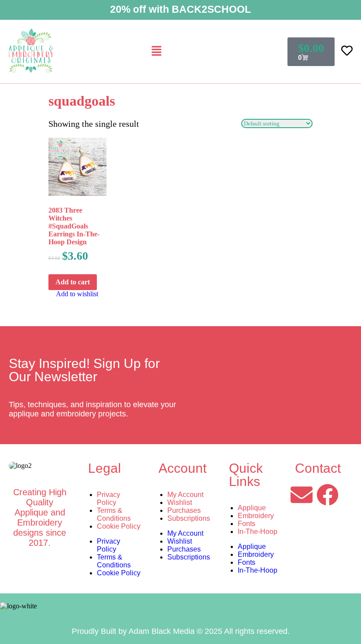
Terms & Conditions (114, 514)
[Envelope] (302, 495)
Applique (252, 508)
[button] (156, 51)
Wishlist (179, 502)
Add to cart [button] (72, 282)
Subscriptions (188, 518)
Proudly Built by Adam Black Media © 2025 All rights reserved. (181, 631)
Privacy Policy (108, 498)
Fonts (246, 523)
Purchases (184, 510)
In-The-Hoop (257, 531)
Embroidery (256, 515)
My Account (185, 494)
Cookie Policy (118, 526)
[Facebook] (328, 495)
